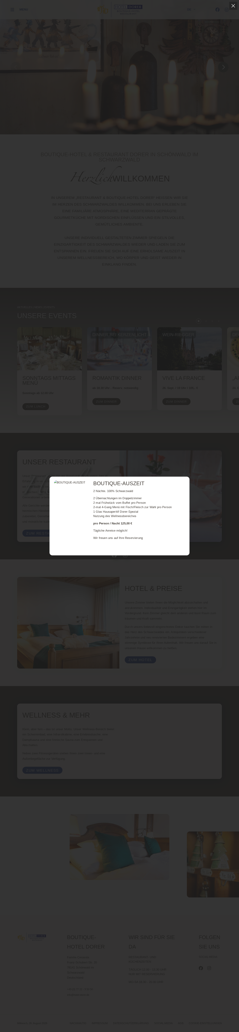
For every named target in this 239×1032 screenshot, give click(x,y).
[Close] (233, 6)
